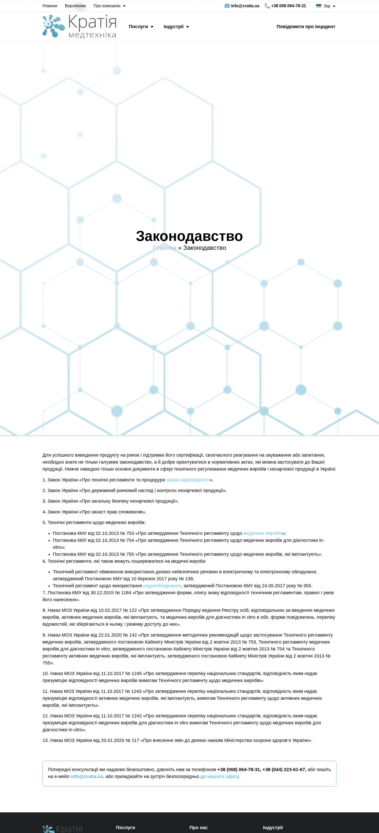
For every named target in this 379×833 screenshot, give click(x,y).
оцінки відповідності (188, 479)
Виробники (75, 6)
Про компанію (107, 6)
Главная (164, 247)
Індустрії (174, 26)
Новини (50, 6)
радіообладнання (162, 585)
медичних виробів (262, 533)
